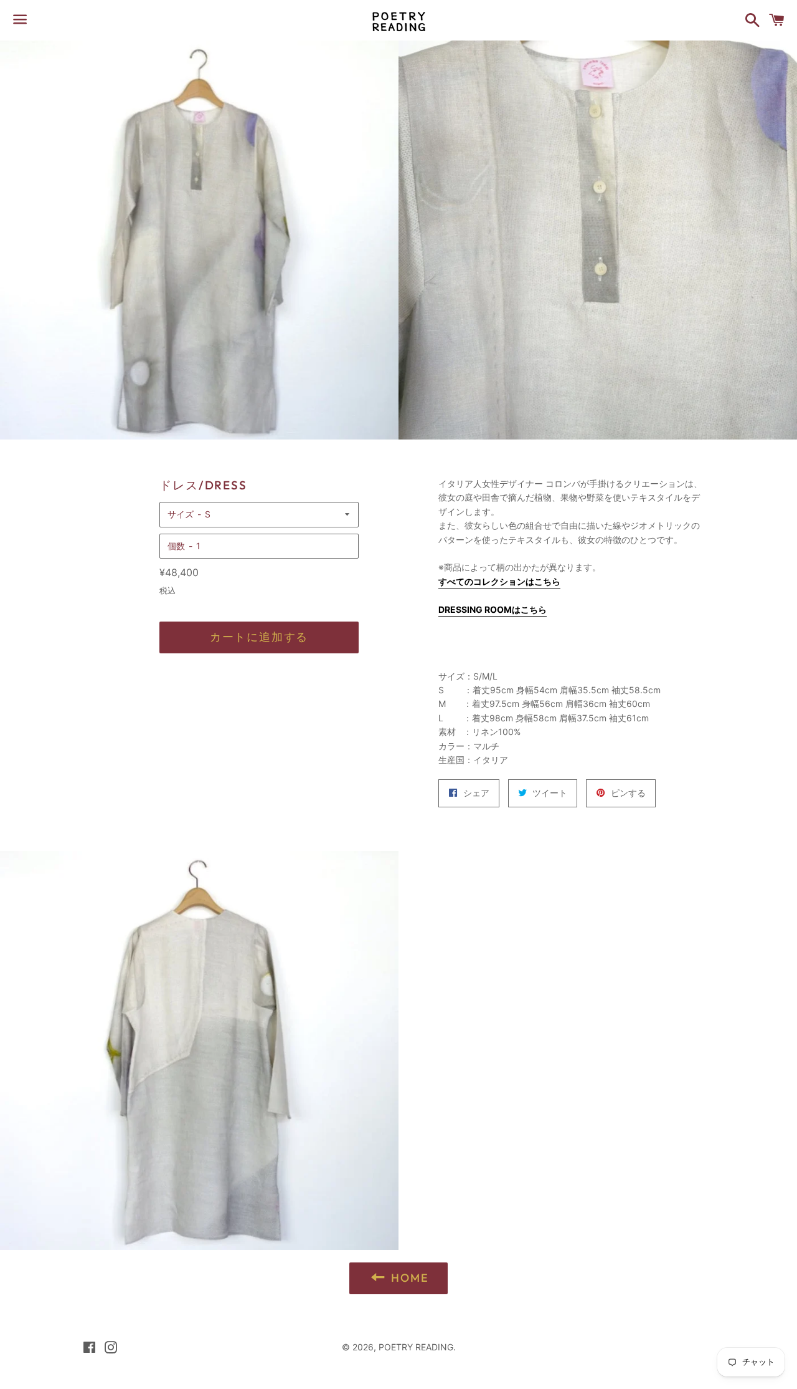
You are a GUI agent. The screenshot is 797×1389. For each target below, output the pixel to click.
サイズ (180, 514)
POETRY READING (416, 1347)
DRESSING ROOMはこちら (492, 609)
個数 (176, 546)
